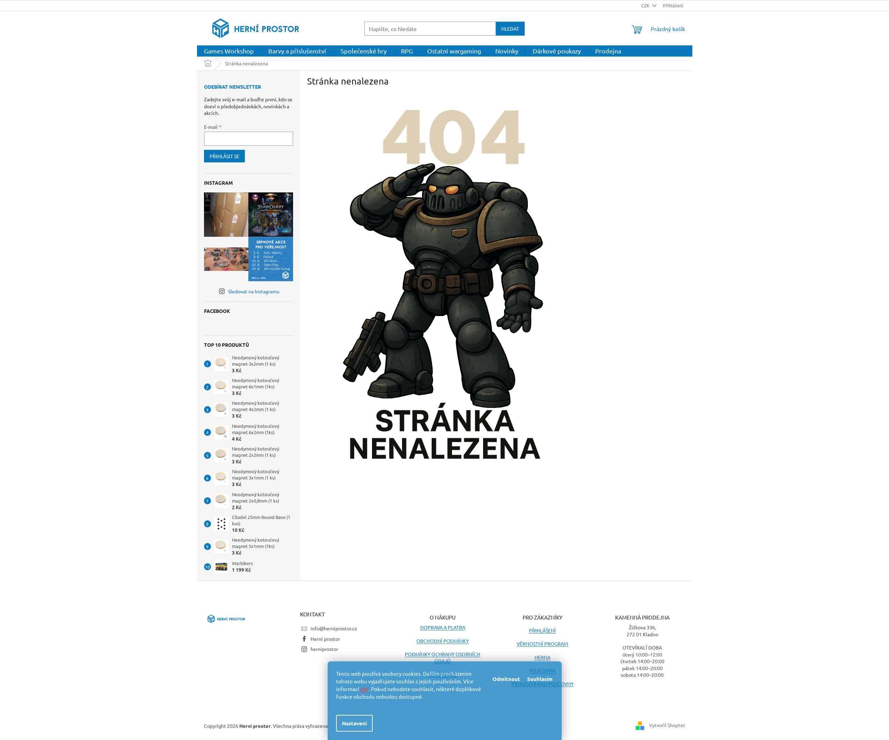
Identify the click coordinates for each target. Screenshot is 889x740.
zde (364, 689)
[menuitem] (229, 51)
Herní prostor (325, 639)
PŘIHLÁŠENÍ (542, 630)
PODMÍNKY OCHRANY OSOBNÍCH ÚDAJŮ (442, 657)
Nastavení (354, 723)
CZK (645, 5)
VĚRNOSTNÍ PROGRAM (542, 643)
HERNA (542, 657)
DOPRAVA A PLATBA (442, 627)
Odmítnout (506, 678)
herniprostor (324, 649)
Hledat (510, 28)
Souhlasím (540, 678)
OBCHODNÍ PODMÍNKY (442, 641)
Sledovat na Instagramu (253, 291)
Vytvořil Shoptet (667, 725)
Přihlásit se (224, 156)
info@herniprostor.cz (334, 628)
